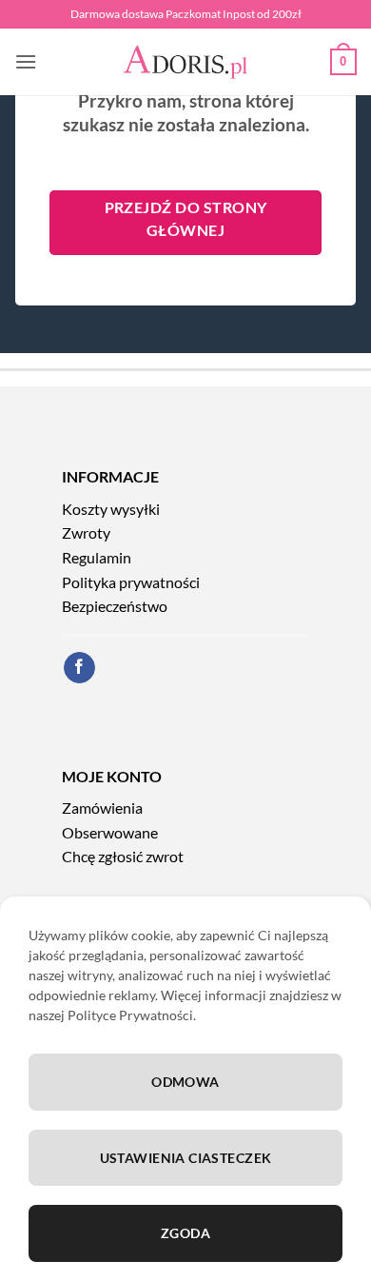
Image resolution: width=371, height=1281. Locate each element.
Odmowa (185, 1082)
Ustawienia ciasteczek (186, 1158)
